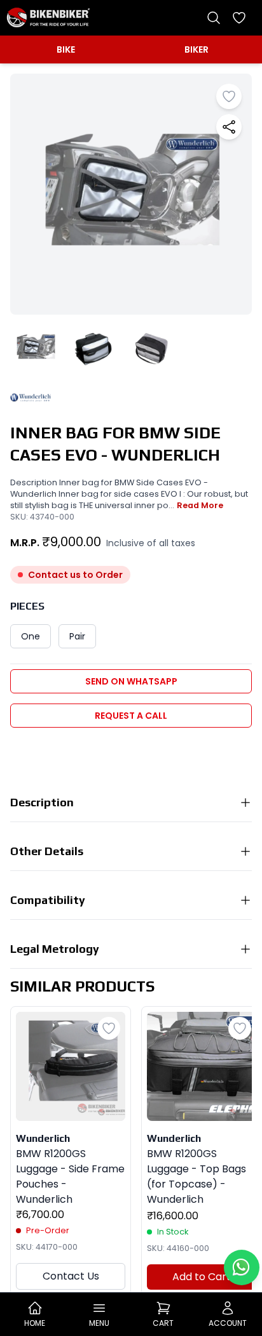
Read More (200, 505)
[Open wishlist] (239, 17)
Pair (77, 636)
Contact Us (71, 1276)
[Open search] (213, 17)
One (30, 636)
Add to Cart (201, 1276)
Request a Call (131, 715)
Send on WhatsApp (131, 681)
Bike (66, 49)
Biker (196, 49)
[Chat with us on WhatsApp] (241, 1267)
